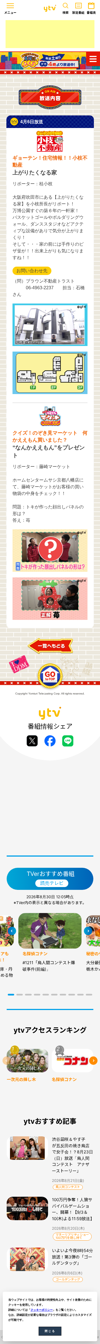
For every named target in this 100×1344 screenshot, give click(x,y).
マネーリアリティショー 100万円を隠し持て (72, 1236)
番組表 (91, 13)
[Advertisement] (50, 34)
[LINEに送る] (67, 740)
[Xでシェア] (32, 740)
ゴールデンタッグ (68, 1279)
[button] (11, 994)
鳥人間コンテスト (68, 1187)
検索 (65, 13)
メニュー (10, 13)
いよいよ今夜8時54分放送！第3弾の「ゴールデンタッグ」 (72, 1257)
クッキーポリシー (42, 1309)
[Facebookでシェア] (50, 740)
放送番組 (78, 13)
